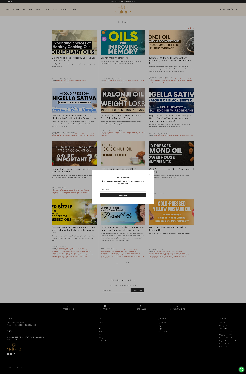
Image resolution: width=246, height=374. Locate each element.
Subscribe (123, 195)
